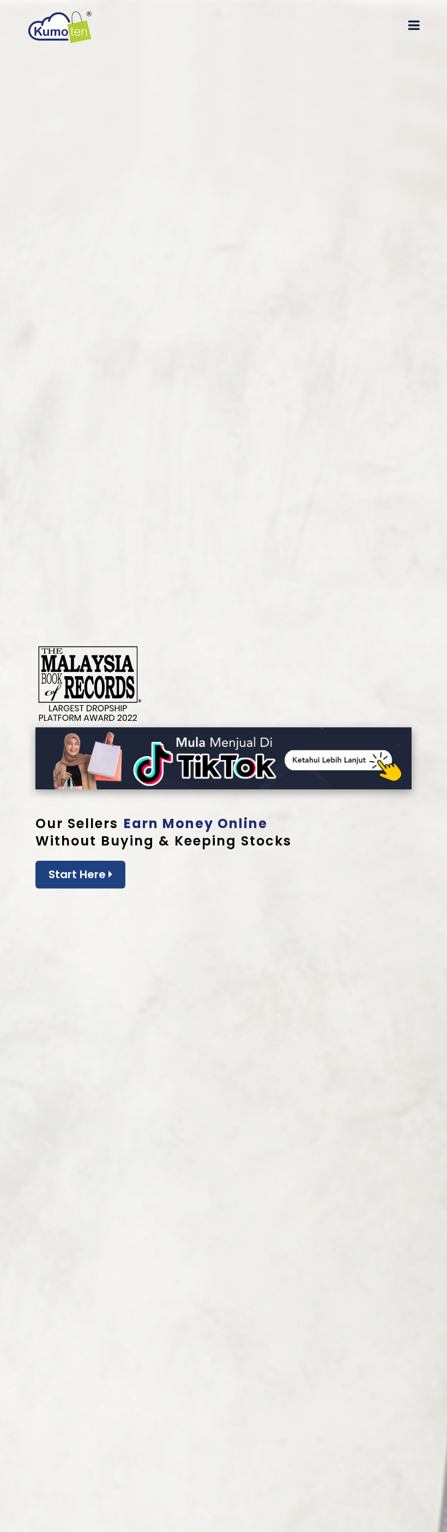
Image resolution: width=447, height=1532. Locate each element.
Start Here (78, 874)
